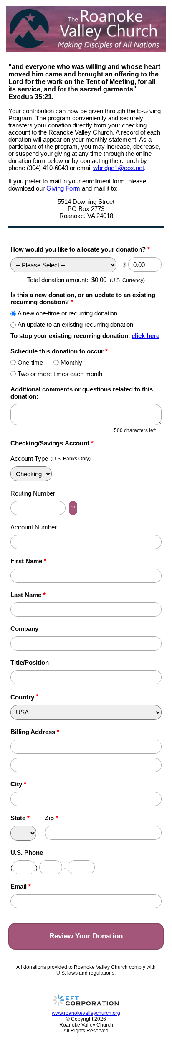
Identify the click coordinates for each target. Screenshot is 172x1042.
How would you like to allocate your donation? (80, 249)
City (18, 784)
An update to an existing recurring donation (75, 324)
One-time (30, 362)
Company (24, 628)
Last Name (28, 594)
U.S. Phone (26, 852)
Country (22, 697)
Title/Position (29, 662)
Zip (51, 817)
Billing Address (34, 731)
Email (20, 886)
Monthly (71, 362)
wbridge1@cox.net (118, 167)
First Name (28, 560)
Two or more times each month (60, 373)
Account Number (33, 527)
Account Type (29, 458)
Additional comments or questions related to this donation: (81, 393)
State (20, 817)
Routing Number (32, 493)
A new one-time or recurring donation (67, 313)
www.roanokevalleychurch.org (86, 1013)
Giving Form (63, 188)
